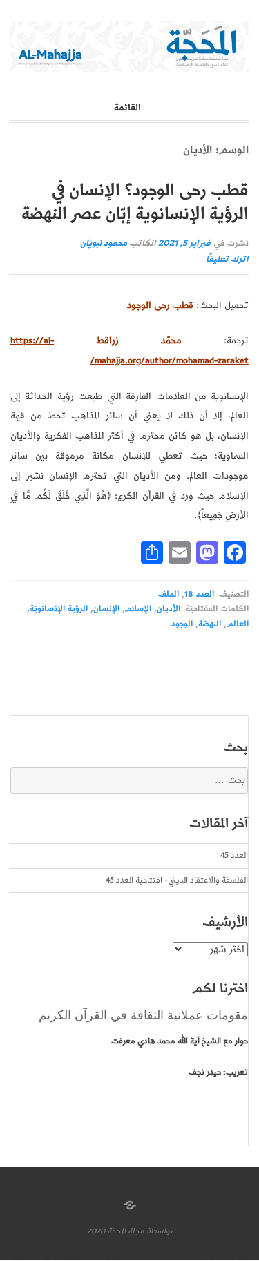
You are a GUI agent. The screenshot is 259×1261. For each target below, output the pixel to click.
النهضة (209, 623)
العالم (238, 623)
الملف (168, 594)
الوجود (182, 623)
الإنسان (106, 608)
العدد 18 (198, 594)
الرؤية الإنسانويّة (59, 608)
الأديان (168, 608)
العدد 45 (234, 855)
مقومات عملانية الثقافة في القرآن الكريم (143, 1015)
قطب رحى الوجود (160, 305)
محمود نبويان (103, 243)
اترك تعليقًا (227, 259)
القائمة (127, 107)
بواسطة (159, 1231)
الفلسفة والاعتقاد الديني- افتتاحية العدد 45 (177, 880)
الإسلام (138, 608)
